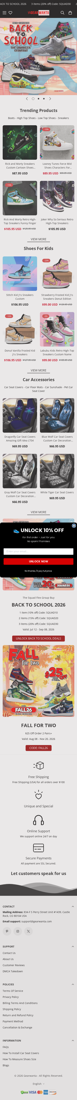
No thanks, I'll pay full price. (38, 571)
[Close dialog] (74, 525)
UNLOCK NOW (38, 561)
